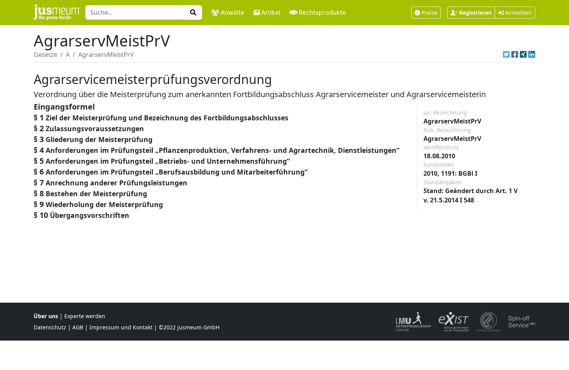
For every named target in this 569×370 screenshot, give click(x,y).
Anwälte (232, 12)
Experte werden (84, 316)
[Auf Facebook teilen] (514, 54)
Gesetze (45, 54)
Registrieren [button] (475, 12)
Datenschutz (50, 327)
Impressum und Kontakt (121, 327)
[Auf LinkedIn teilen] (531, 54)
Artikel (270, 12)
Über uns (46, 316)
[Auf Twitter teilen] (506, 54)
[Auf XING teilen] (523, 54)
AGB (77, 327)
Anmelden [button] (518, 12)
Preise (429, 12)
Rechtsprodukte (322, 12)
